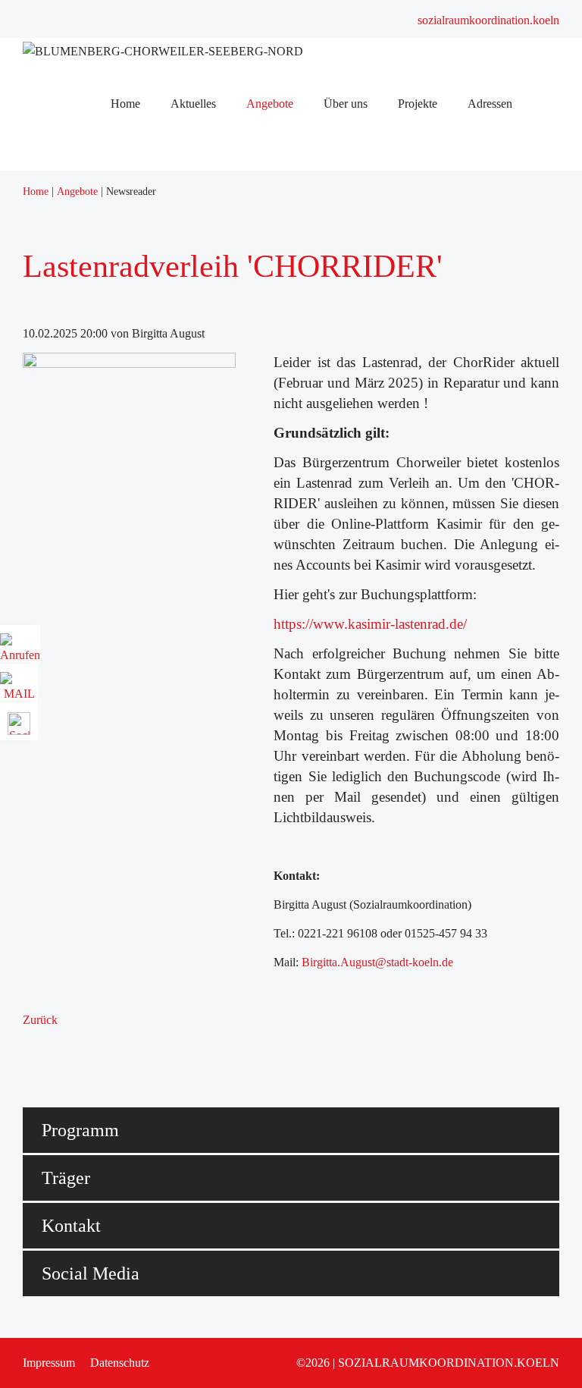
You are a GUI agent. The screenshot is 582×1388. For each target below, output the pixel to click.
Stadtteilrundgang (162, 210)
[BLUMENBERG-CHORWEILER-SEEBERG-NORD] (163, 51)
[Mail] (19, 688)
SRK (132, 328)
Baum (134, 407)
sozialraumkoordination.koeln (488, 20)
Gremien (140, 348)
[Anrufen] (20, 649)
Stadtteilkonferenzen (168, 368)
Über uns (142, 269)
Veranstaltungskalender (175, 171)
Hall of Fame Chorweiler (179, 190)
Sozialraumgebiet (161, 289)
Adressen (142, 427)
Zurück (40, 1019)
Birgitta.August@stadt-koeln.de (377, 962)
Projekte (139, 388)
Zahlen (136, 309)
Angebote (143, 249)
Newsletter (145, 230)
